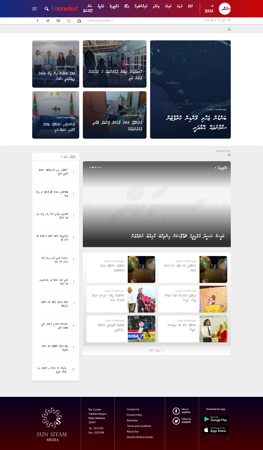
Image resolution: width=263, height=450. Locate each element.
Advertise (132, 420)
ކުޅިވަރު (168, 6)
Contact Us (133, 409)
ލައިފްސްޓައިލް (141, 6)
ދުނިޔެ (179, 6)
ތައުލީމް (101, 6)
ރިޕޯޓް (126, 6)
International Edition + (101, 20)
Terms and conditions (139, 426)
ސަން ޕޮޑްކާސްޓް (87, 9)
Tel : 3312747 (96, 428)
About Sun (133, 431)
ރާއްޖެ (190, 6)
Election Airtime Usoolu (140, 437)
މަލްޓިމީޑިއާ (114, 6)
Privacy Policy (134, 414)
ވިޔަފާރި (156, 6)
